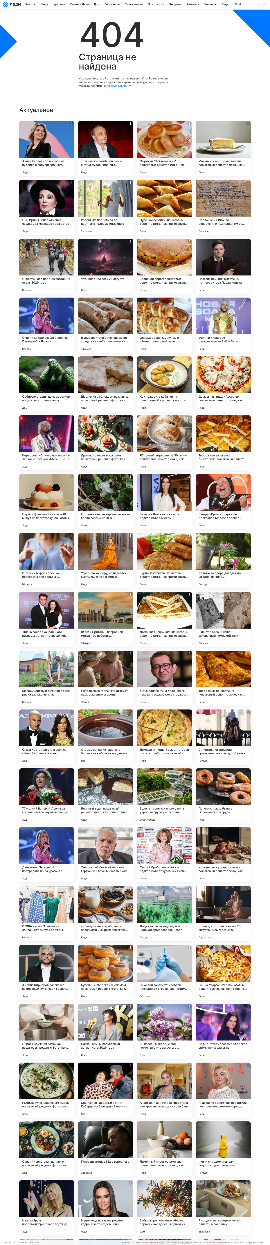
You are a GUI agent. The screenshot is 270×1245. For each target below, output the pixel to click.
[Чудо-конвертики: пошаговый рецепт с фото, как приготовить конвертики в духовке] (164, 207)
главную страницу (118, 86)
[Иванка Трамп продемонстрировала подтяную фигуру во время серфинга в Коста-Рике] (46, 1207)
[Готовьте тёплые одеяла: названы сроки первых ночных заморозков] (105, 501)
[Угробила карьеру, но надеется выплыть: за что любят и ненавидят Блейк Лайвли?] (105, 560)
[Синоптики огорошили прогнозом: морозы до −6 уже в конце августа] (223, 737)
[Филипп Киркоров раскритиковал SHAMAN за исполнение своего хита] (223, 325)
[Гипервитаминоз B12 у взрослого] (105, 1149)
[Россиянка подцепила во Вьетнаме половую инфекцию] (105, 207)
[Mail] (5, 4)
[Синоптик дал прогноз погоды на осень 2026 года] (46, 266)
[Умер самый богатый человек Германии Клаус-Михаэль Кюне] (105, 854)
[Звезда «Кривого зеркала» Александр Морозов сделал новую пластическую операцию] (223, 501)
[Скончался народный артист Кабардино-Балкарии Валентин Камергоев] (105, 1090)
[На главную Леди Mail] (14, 4)
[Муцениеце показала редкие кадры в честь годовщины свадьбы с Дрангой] (105, 1207)
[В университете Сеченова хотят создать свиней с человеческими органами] (105, 325)
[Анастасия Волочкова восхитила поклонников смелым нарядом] (223, 1090)
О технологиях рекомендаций (148, 1242)
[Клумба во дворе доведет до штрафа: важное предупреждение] (223, 560)
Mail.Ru (7, 1242)
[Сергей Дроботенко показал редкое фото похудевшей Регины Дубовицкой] (164, 854)
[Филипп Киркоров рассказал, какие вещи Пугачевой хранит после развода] (46, 972)
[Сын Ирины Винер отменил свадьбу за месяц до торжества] (46, 207)
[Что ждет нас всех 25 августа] (105, 266)
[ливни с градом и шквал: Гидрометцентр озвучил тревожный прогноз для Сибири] (223, 1149)
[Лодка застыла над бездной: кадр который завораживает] (164, 913)
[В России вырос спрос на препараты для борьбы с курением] (46, 560)
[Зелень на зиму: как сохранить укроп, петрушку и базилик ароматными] (164, 796)
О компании (20, 1242)
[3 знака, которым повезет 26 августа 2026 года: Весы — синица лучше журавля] (223, 913)
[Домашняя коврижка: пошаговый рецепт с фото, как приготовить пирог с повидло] (164, 619)
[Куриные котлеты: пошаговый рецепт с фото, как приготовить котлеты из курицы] (164, 560)
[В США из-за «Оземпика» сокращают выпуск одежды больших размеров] (46, 913)
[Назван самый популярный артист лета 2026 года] (105, 1031)
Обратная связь (254, 1242)
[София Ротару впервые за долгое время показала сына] (223, 1031)
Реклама (34, 1242)
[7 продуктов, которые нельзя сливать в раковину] (223, 1207)
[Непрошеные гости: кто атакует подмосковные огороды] (105, 678)
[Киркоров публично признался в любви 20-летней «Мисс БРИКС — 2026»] (46, 442)
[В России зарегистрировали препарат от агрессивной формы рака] (164, 972)
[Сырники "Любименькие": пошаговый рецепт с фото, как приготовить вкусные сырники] (164, 148)
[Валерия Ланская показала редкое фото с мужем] (164, 501)
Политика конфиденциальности (184, 1242)
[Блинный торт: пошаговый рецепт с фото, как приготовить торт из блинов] (105, 796)
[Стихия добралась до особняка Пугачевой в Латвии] (46, 325)
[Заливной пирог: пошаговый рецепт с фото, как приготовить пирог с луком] (164, 266)
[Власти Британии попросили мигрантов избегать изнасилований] (105, 619)
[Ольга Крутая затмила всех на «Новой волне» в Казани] (46, 737)
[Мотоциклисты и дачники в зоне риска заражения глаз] (46, 678)
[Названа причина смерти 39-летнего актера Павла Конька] (223, 266)
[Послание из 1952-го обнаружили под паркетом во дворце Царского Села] (223, 207)
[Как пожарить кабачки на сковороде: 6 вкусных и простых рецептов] (164, 384)
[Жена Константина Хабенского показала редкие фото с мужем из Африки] (164, 678)
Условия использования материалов (223, 1242)
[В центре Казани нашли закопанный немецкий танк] (223, 619)
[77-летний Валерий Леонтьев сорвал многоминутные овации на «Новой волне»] (46, 796)
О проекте (124, 1242)
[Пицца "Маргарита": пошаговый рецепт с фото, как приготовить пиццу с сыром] (223, 972)
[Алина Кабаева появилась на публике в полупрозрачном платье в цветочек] (46, 148)
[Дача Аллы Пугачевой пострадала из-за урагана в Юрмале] (46, 854)
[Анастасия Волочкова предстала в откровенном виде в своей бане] (164, 1090)
